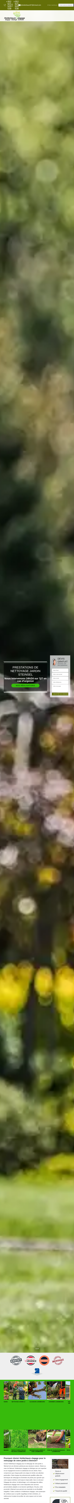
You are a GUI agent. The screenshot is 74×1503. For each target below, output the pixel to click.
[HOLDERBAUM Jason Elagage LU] (14, 15)
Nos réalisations (25, 685)
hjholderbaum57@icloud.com (30, 5)
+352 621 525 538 (7, 5)
